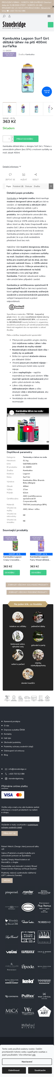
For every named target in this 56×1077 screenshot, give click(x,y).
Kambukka (11, 198)
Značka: (26, 54)
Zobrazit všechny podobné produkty (28, 592)
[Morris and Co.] (44, 922)
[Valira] (11, 951)
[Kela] (28, 981)
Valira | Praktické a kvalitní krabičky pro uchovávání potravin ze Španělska (18, 854)
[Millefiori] (28, 1026)
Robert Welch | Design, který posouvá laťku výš (20, 847)
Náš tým (7, 738)
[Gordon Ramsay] (11, 981)
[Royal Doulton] (44, 966)
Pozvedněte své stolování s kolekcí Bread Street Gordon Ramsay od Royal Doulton (19, 867)
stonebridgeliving (16, 778)
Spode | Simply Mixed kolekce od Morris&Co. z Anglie (15, 860)
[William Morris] (28, 937)
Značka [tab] (37, 186)
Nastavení (27, 1061)
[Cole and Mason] (44, 951)
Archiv (7, 880)
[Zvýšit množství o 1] (12, 137)
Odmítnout (14, 1070)
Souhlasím (40, 1070)
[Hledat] (4, 16)
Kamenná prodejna (12, 721)
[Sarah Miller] (11, 966)
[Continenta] (11, 996)
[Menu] (49, 16)
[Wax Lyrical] (44, 996)
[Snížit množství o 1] (12, 140)
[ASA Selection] (44, 937)
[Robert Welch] (28, 922)
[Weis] (44, 981)
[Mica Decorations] (11, 1011)
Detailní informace (10, 166)
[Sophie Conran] (11, 907)
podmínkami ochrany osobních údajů (19, 826)
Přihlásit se (10, 833)
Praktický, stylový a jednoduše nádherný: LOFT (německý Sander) (18, 874)
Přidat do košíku (25, 139)
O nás (6, 725)
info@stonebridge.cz (17, 769)
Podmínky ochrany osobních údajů (18, 746)
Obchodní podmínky (12, 742)
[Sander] (28, 892)
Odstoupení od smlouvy (14, 750)
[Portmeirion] (28, 907)
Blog (6, 755)
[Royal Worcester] (44, 892)
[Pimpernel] (11, 892)
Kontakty (8, 734)
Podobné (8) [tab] (18, 186)
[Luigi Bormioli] (11, 937)
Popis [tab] (8, 186)
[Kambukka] (28, 951)
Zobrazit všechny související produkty (28, 585)
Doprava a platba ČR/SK (14, 730)
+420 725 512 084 (16, 774)
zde (33, 1054)
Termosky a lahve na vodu (35, 457)
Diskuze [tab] (28, 186)
